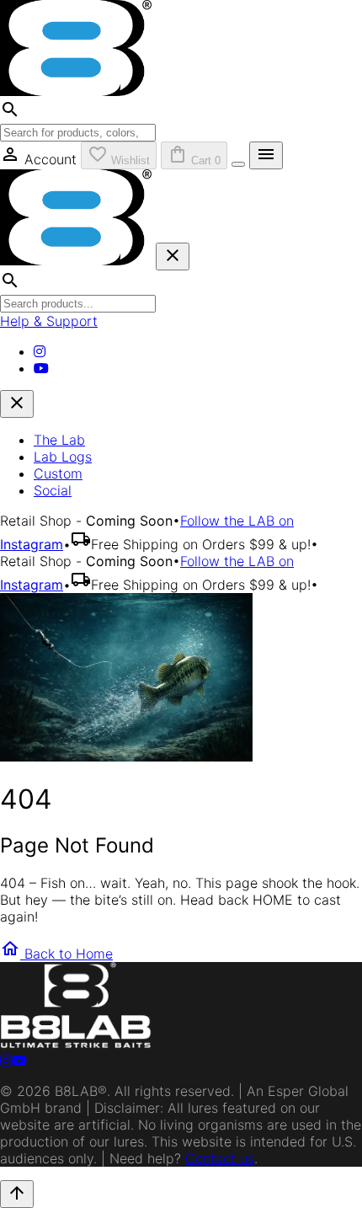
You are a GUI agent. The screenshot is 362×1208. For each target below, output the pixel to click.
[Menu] (238, 164)
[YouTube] (41, 368)
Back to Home (56, 953)
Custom (58, 473)
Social (53, 490)
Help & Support (49, 321)
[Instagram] (39, 351)
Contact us (219, 1158)
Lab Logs (63, 456)
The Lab (59, 439)
